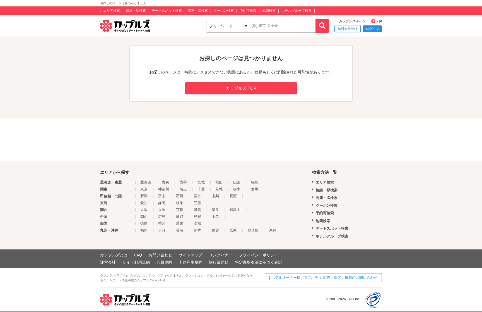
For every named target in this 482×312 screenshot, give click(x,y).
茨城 (219, 189)
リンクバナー (220, 255)
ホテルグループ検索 (296, 11)
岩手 (183, 182)
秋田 (219, 182)
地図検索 (269, 11)
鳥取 (179, 217)
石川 (179, 196)
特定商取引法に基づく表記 (258, 262)
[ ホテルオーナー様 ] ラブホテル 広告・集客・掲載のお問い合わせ (323, 277)
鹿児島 (252, 230)
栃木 (236, 189)
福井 (197, 196)
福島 (254, 182)
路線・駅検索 (136, 11)
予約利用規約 (190, 262)
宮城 (201, 182)
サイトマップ (190, 255)
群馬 (254, 189)
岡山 (144, 217)
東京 (144, 189)
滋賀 (197, 210)
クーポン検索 (224, 11)
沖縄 (272, 230)
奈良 (215, 210)
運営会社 (108, 262)
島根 (197, 217)
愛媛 (179, 223)
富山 (161, 196)
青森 (165, 182)
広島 (161, 217)
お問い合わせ (160, 255)
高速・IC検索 (198, 11)
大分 (161, 230)
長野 (233, 196)
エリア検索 (111, 11)
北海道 (145, 182)
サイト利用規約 (136, 262)
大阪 (144, 210)
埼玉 (183, 189)
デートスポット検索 (167, 11)
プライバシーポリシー (258, 255)
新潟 (144, 196)
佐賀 (215, 230)
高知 (197, 223)
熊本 (197, 230)
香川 (161, 223)
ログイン (372, 29)
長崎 (179, 230)
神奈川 (163, 189)
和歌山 (235, 210)
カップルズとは (113, 255)
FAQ (138, 255)
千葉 (201, 189)
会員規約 (164, 262)
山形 (236, 182)
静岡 (161, 203)
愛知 (144, 203)
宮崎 (233, 230)
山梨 (215, 196)
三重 (197, 203)
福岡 (144, 230)
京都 (179, 210)
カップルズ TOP (241, 88)
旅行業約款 (218, 262)
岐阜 (179, 203)
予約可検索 (248, 11)
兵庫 (161, 210)
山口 (215, 217)
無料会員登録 (348, 29)
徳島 (144, 223)
